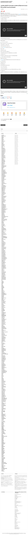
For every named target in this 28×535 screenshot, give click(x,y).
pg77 (2, 284)
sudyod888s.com (4, 358)
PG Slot (6, 478)
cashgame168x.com (4, 183)
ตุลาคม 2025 (16, 142)
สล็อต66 (3, 439)
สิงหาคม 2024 (16, 153)
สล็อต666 (3, 440)
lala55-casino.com (4, 233)
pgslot (15, 521)
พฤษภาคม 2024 (16, 155)
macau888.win (3, 251)
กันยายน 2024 (16, 152)
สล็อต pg (3, 435)
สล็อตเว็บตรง (3, 453)
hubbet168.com (3, 217)
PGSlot (2, 289)
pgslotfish (3, 295)
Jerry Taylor (10, 105)
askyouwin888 (3, 161)
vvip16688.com (3, 395)
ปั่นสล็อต (2, 422)
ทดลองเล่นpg (3, 417)
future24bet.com (4, 205)
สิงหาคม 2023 (16, 162)
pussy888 (16, 498)
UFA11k (2, 373)
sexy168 (3, 332)
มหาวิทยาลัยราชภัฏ (4, 430)
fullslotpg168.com (4, 204)
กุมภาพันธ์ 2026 (16, 139)
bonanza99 (3, 177)
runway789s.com (4, 324)
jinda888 (3, 222)
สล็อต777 (3, 441)
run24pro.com (3, 323)
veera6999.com (3, 389)
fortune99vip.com (4, 200)
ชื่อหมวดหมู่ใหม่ (3, 411)
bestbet (2, 168)
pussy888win (3, 310)
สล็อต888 (10, 482)
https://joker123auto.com (18, 496)
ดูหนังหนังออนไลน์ (3, 414)
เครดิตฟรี (3, 461)
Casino (2, 184)
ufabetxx (3, 378)
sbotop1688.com (4, 330)
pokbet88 (3, 300)
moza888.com (3, 263)
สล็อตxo (2, 447)
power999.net (3, 302)
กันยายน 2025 (16, 143)
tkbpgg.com (3, 366)
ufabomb (3, 379)
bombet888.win (3, 176)
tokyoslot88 (16, 525)
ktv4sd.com (3, 232)
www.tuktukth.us (4, 401)
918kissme (3, 145)
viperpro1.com (3, 391)
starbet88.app (3, 355)
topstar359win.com (4, 367)
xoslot (2, 402)
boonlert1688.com (4, 179)
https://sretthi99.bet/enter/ (5, 216)
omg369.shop (3, 273)
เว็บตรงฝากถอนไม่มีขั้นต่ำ (4, 463)
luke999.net (3, 245)
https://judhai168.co (17, 513)
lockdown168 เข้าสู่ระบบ (4, 237)
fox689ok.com (3, 201)
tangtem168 (3, 360)
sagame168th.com (4, 327)
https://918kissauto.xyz (18, 494)
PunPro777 (3, 306)
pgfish (2, 285)
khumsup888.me (4, 228)
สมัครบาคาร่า (10, 481)
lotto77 (2, 240)
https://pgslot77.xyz (17, 501)
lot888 (2, 238)
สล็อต (2, 434)
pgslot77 (3, 290)
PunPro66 (3, 304)
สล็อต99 (3, 444)
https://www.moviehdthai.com (18, 505)
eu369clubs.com (4, 193)
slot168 (2, 344)
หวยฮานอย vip (3, 457)
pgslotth (16, 522)
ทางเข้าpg (3, 419)
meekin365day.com (4, 257)
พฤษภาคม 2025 (16, 146)
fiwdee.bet (3, 198)
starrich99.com (3, 356)
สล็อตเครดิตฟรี (3, 452)
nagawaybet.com (4, 265)
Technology (3, 361)
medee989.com (3, 255)
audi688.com (3, 162)
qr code (2, 311)
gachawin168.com (4, 206)
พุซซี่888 (3, 428)
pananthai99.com (4, 276)
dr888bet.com (3, 189)
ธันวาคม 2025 (16, 141)
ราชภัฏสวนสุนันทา (4, 433)
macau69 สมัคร (3, 250)
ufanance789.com (4, 384)
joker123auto (3, 224)
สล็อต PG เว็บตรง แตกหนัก (4, 436)
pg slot (15, 500)
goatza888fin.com (4, 209)
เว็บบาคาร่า (3, 464)
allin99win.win (3, 155)
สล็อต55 (4, 482)
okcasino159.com (4, 271)
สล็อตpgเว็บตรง (3, 446)
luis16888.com (3, 243)
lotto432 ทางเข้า (3, 239)
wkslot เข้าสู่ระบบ (2, 480)
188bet (2, 138)
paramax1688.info (4, 279)
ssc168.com (3, 352)
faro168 (2, 195)
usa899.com (3, 388)
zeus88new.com (4, 408)
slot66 (15, 512)
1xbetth (2, 140)
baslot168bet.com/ (4, 166)
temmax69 (3, 363)
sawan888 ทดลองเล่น (4, 328)
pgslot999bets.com (4, 293)
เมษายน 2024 (16, 156)
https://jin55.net (17, 510)
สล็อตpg (2, 445)
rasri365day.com (4, 312)
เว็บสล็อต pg (3, 467)
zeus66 (2, 407)
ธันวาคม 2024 (16, 150)
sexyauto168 (3, 333)
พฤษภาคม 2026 (16, 137)
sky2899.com (3, 340)
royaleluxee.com (4, 322)
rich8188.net (3, 316)
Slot (9, 479)
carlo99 (4, 47)
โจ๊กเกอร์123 (16, 509)
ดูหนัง (2, 412)
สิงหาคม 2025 (16, 144)
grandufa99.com (4, 211)
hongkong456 (3, 215)
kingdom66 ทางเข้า (4, 229)
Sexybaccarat (3, 334)
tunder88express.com (4, 371)
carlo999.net (3, 182)
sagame (8, 479)
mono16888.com (4, 262)
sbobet (2, 329)
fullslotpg (7, 476)
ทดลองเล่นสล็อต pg (4, 418)
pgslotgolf (3, 296)
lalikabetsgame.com (4, 234)
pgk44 (2, 288)
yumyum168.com (4, 405)
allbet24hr (3, 154)
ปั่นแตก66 (3, 423)
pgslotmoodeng (17, 527)
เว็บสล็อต (3, 466)
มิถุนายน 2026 (16, 136)
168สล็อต (3, 137)
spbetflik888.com (4, 349)
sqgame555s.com (4, 350)
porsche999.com (4, 301)
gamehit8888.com (4, 207)
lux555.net (3, 246)
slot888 (16, 514)
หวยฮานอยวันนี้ (3, 458)
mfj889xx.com (3, 260)
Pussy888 (2, 479)
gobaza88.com (3, 210)
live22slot (16, 503)
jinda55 (2, 221)
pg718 (2, 283)
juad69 (2, 226)
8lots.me (3, 142)
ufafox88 (3, 380)
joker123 (16, 526)
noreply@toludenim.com (12, 107)
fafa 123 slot (3, 194)
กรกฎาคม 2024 (16, 154)
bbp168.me (3, 167)
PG (9, 477)
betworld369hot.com (4, 172)
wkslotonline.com (4, 399)
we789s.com (3, 397)
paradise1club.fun (4, 277)
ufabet (2, 377)
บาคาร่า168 (10, 480)
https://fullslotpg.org (17, 502)
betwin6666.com (4, 171)
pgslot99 (8, 478)
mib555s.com (3, 261)
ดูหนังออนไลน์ (16, 497)
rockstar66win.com (4, 319)
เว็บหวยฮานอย (3, 469)
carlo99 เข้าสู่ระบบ (4, 120)
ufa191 (2, 374)
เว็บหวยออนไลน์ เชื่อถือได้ (4, 468)
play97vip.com (3, 299)
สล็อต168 (6, 482)
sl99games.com (3, 341)
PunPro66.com (3, 305)
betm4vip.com (3, 170)
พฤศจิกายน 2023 (16, 160)
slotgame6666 (3, 346)
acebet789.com (3, 149)
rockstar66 (3, 318)
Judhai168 (3, 227)
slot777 (2, 345)
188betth (3, 139)
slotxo (15, 518)
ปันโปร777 (3, 425)
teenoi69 (3, 362)
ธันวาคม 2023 (16, 159)
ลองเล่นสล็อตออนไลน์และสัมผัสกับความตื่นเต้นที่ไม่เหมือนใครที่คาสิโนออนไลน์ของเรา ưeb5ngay (16, 533)
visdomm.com (3, 394)
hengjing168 (2, 477)
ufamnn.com (3, 383)
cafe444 (3, 181)
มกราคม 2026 (16, 140)
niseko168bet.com (4, 267)
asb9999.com (3, 159)
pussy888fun (5, 479)
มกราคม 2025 (16, 149)
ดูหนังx (2, 413)
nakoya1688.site (4, 266)
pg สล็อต (3, 282)
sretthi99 (3, 351)
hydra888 (3, 218)
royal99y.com (3, 321)
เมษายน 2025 (16, 147)
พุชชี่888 (3, 427)
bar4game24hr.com (4, 165)
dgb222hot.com (3, 187)
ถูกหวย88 (3, 416)
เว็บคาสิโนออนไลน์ (4, 462)
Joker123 (3, 223)
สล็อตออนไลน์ (3, 450)
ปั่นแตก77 (3, 424)
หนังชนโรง (16, 495)
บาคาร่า (8, 480)
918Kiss (3, 143)
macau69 (3, 249)
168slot (2, 475)
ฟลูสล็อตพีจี (3, 429)
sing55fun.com (3, 338)
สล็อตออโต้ (3, 451)
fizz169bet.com (3, 199)
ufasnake (3, 385)
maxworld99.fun (4, 254)
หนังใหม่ (2, 456)
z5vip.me (3, 406)
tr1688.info (3, 368)
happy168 (9, 476)
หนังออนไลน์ (3, 455)
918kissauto (3, 144)
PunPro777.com (3, 307)
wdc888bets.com (4, 396)
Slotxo (12, 479)
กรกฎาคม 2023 (16, 163)
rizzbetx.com (3, 317)
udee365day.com (4, 372)
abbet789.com (3, 148)
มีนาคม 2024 (16, 157)
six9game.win (3, 339)
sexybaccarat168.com (4, 335)
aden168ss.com (3, 151)
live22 (2, 235)
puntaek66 (16, 507)
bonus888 (3, 178)
